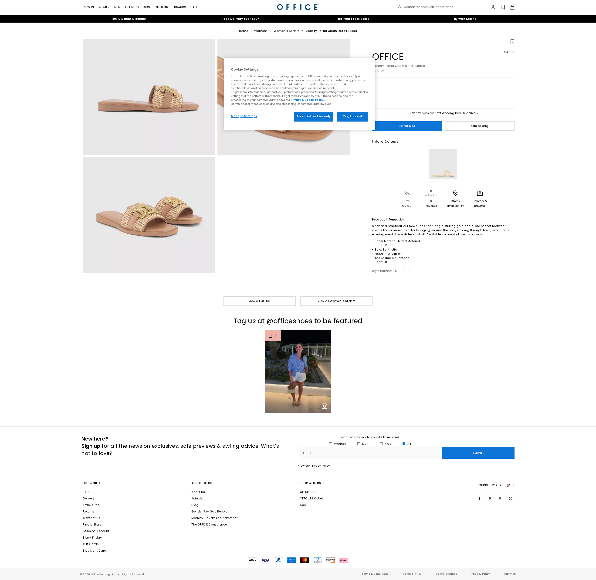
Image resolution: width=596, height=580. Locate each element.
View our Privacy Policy (314, 466)
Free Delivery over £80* (240, 19)
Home (243, 31)
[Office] (298, 7)
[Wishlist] (500, 7)
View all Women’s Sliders (337, 301)
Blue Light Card (94, 551)
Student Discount (96, 531)
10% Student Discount (129, 19)
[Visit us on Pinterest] (491, 498)
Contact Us (91, 518)
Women (104, 7)
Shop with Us (310, 483)
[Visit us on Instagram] (501, 498)
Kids (146, 7)
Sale (194, 7)
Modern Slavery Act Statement (214, 518)
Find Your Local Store (352, 19)
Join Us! (197, 498)
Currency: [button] (491, 485)
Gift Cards (91, 544)
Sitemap (510, 574)
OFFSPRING (308, 492)
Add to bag (479, 126)
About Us (198, 492)
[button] (298, 371)
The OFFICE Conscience (209, 524)
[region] (299, 94)
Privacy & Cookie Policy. (307, 100)
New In (89, 7)
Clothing (162, 7)
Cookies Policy (412, 574)
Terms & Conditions (375, 574)
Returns (89, 511)
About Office (202, 483)
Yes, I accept (352, 116)
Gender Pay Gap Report (209, 511)
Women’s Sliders (286, 31)
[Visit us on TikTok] (511, 498)
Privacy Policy (480, 574)
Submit (478, 453)
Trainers (132, 7)
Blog (194, 505)
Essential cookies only (314, 116)
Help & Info (91, 483)
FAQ (86, 492)
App (303, 505)
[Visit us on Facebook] (480, 498)
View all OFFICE (259, 301)
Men (117, 7)
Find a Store (92, 524)
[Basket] (509, 7)
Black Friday (92, 537)
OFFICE (388, 56)
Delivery (89, 498)
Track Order (92, 505)
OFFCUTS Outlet (311, 498)
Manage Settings (244, 116)
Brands (180, 7)
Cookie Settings (446, 574)
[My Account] (490, 7)
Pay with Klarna (464, 19)
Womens (261, 31)
